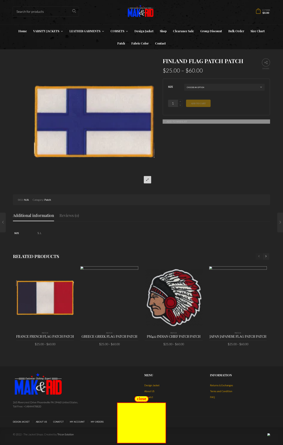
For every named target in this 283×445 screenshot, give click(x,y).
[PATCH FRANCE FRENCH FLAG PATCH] (280, 222)
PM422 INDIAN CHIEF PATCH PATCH (173, 336)
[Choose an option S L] (224, 87)
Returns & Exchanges (221, 385)
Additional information (33, 215)
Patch (47, 199)
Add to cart (198, 103)
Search (74, 11)
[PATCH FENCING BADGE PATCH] (3, 222)
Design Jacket (152, 385)
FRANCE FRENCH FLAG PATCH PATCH (45, 336)
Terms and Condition (221, 391)
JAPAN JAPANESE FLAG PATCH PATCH (238, 336)
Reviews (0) (69, 215)
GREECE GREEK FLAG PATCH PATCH (109, 336)
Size (170, 86)
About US (149, 391)
